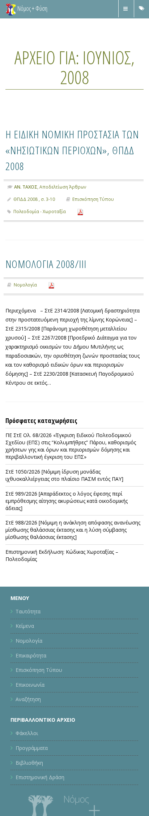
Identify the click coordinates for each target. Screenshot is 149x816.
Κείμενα (25, 641)
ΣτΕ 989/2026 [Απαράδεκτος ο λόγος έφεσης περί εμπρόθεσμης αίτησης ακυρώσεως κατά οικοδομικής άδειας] (66, 516)
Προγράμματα (32, 763)
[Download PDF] (80, 227)
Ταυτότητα (28, 627)
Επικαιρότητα (31, 671)
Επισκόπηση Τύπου (93, 215)
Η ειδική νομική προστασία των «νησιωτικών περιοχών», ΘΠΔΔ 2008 (68, 157)
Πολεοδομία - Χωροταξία (39, 227)
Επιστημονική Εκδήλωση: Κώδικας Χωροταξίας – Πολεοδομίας (61, 571)
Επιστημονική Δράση (40, 793)
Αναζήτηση (28, 715)
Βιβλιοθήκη (29, 778)
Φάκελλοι (27, 749)
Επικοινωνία (30, 700)
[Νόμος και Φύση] (11, 9)
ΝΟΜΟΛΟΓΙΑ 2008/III (55, 279)
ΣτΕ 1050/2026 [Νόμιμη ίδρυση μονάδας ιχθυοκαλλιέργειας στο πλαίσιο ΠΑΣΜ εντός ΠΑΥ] (64, 491)
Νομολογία (25, 301)
